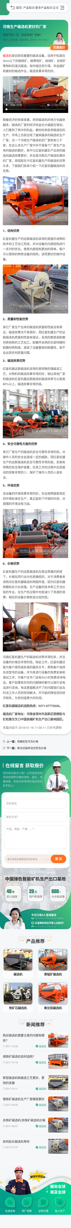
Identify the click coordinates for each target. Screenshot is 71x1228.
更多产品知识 (43, 7)
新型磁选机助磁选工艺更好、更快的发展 (23, 1080)
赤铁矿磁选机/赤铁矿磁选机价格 (24, 1120)
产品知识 (29, 7)
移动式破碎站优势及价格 (31, 748)
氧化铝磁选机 (53, 1008)
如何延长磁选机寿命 (16, 1141)
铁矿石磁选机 (18, 1008)
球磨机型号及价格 (27, 741)
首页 (19, 7)
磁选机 (7, 55)
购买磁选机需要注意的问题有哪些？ (23, 1037)
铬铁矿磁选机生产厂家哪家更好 (23, 1099)
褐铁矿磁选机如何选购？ (19, 1056)
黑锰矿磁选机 (53, 974)
